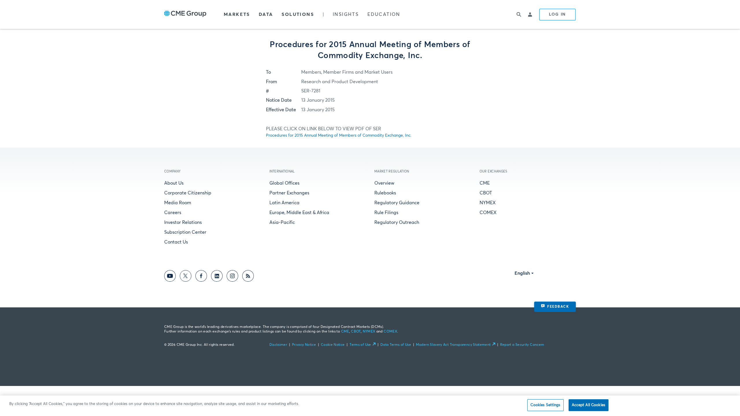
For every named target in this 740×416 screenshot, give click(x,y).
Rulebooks (385, 193)
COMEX (488, 212)
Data (266, 14)
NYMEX (488, 202)
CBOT (486, 193)
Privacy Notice (304, 345)
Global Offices (284, 183)
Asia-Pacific (282, 222)
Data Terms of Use (395, 345)
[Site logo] (185, 14)
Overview (384, 183)
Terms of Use (360, 345)
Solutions (298, 14)
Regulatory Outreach (396, 222)
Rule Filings (386, 212)
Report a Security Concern (522, 345)
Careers (172, 212)
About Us (174, 183)
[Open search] (519, 14)
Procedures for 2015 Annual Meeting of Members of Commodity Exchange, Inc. (338, 135)
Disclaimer (278, 345)
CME (485, 183)
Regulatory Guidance (396, 202)
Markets (237, 14)
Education (383, 14)
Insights (346, 14)
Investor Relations (183, 222)
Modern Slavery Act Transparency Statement (453, 345)
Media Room (177, 202)
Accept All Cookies (588, 405)
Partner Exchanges (289, 193)
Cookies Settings (545, 405)
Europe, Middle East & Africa (299, 212)
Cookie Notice (333, 345)
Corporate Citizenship (187, 193)
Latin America (284, 202)
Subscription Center (185, 232)
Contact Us (176, 242)
